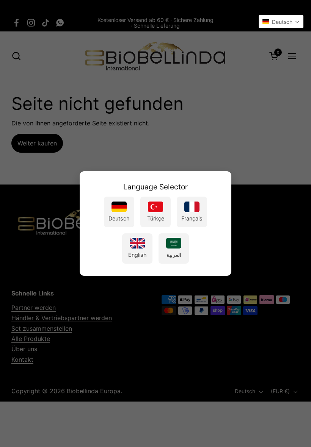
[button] (281, 21)
